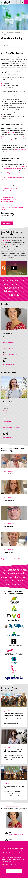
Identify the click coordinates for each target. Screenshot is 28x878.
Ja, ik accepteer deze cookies (14, 871)
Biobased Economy (8, 201)
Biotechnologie (10, 132)
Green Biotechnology (8, 342)
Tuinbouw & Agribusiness (7, 136)
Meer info (16, 864)
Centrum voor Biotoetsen (9, 190)
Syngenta (24, 166)
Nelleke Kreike (17, 219)
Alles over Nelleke (7, 364)
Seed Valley (6, 193)
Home (3, 32)
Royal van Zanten (11, 168)
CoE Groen (6, 195)
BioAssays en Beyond (11, 151)
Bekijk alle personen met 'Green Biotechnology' (13, 559)
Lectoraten (18, 32)
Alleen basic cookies (7, 864)
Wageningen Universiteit (13, 173)
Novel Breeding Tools (20, 149)
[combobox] (14, 45)
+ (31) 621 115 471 (8, 348)
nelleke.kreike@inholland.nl (10, 354)
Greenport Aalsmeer (8, 197)
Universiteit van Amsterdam (8, 175)
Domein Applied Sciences (9, 199)
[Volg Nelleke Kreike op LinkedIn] (4, 360)
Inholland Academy (6, 153)
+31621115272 (7, 421)
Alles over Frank (7, 437)
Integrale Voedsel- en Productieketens (13, 415)
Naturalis (3, 179)
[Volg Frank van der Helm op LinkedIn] (4, 433)
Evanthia (19, 168)
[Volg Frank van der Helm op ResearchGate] (7, 433)
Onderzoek (10, 32)
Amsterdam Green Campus (10, 188)
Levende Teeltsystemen (9, 413)
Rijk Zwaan (4, 168)
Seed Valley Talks (6, 240)
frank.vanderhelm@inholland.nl (11, 427)
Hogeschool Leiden (17, 177)
